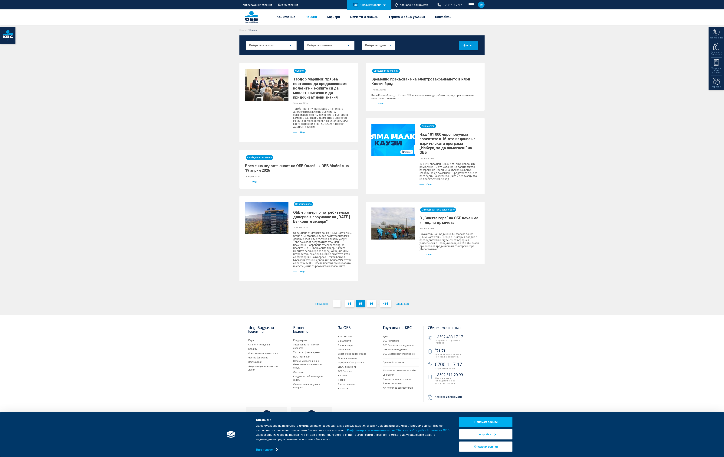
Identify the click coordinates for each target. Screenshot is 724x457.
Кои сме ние (286, 17)
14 (349, 303)
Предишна (321, 303)
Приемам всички (486, 421)
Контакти (443, 17)
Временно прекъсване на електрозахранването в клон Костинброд (420, 81)
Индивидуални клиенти (257, 4)
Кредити (252, 349)
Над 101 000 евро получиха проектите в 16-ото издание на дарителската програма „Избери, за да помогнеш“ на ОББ (448, 143)
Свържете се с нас (444, 328)
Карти (251, 340)
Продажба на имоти (393, 362)
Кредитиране (300, 340)
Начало (243, 30)
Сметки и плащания (259, 344)
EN (481, 5)
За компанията (303, 204)
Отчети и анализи (364, 17)
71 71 (440, 351)
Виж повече (264, 449)
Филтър (468, 45)
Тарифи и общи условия (407, 17)
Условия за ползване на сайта (399, 370)
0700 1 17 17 (452, 5)
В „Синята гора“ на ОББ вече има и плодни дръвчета (449, 220)
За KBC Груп (344, 341)
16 (371, 303)
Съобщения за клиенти (386, 71)
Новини (311, 17)
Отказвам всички (486, 446)
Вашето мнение (346, 384)
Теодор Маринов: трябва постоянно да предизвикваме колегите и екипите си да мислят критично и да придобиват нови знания (320, 88)
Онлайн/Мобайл (370, 5)
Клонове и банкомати (414, 5)
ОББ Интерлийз (391, 341)
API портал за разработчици (398, 388)
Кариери (333, 17)
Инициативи (428, 126)
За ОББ (344, 328)
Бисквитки (388, 375)
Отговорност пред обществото (438, 209)
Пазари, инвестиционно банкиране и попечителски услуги (307, 364)
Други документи (347, 367)
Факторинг (298, 372)
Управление (344, 349)
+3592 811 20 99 (449, 375)
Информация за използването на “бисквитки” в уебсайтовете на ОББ (398, 430)
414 (385, 303)
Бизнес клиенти (288, 4)
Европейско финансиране (352, 354)
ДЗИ (385, 336)
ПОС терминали (301, 356)
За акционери (345, 345)
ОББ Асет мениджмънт (395, 349)
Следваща (402, 303)
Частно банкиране (258, 357)
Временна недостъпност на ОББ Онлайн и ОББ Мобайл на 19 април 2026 (297, 168)
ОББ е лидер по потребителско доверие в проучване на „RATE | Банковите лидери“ (321, 217)
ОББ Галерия (345, 371)
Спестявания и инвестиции (263, 353)
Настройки (483, 434)
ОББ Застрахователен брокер (399, 354)
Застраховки (255, 362)
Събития (299, 71)
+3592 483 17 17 (449, 337)
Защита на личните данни (397, 379)
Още (302, 132)
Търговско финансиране (306, 352)
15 (360, 303)
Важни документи (392, 383)
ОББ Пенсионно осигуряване (398, 345)
